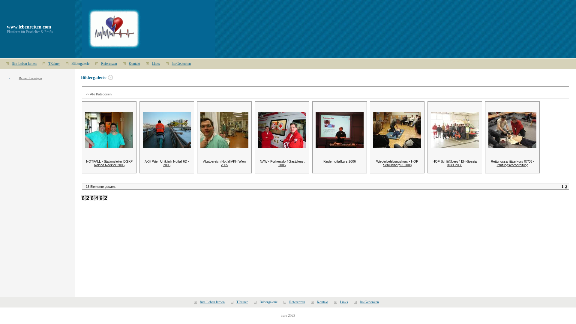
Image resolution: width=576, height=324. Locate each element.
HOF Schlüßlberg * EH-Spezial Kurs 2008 (455, 163)
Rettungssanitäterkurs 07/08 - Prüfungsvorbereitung (512, 163)
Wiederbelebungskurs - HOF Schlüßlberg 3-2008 (397, 163)
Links (156, 64)
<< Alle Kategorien (99, 94)
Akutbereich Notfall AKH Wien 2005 (224, 163)
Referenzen (109, 64)
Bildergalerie (80, 64)
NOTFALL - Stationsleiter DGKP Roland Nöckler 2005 (109, 163)
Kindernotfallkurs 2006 (339, 161)
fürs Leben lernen (24, 64)
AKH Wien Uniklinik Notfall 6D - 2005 (167, 163)
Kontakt (134, 64)
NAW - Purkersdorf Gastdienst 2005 (282, 163)
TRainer (54, 64)
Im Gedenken (181, 64)
